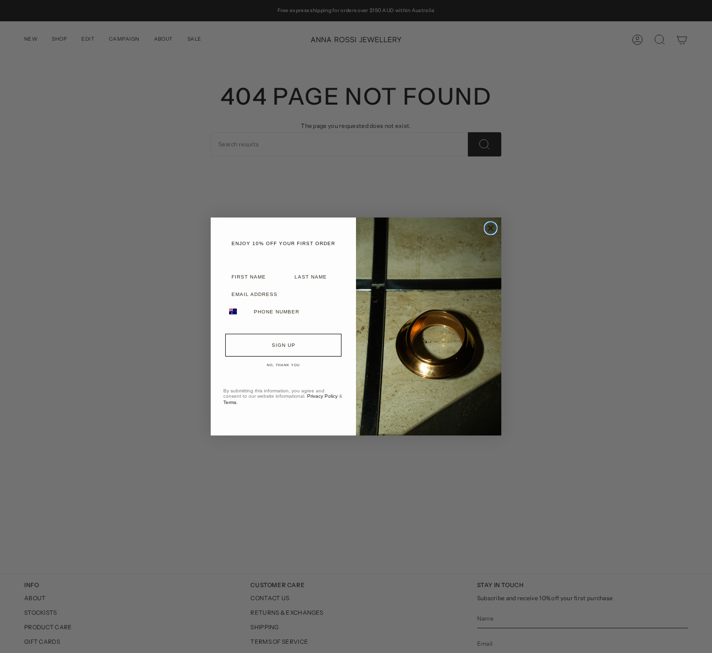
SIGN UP (283, 345)
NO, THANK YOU (283, 365)
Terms (229, 402)
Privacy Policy (322, 396)
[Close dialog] (490, 228)
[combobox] (236, 311)
